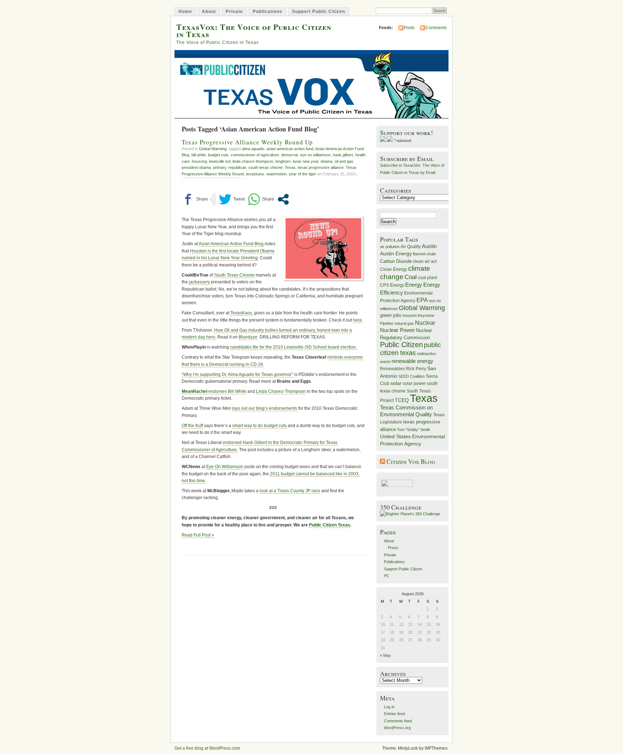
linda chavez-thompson (253, 161)
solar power (414, 383)
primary (219, 167)
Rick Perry (416, 368)
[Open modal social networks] (283, 199)
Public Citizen (401, 345)
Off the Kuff (192, 425)
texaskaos (255, 174)
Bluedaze (248, 337)
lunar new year (305, 161)
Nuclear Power (397, 330)
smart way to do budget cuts (259, 425)
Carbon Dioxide (396, 261)
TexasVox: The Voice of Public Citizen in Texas (253, 30)
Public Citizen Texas (329, 525)
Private (234, 11)
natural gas (404, 323)
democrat (289, 155)
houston (410, 315)
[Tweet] (232, 199)
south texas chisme (265, 167)
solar (396, 383)
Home (185, 11)
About (209, 11)
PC (386, 576)
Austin (429, 246)
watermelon (276, 174)
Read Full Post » (198, 535)
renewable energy (412, 361)
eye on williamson (315, 155)
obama (326, 161)
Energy (413, 285)
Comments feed (398, 721)
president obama (196, 167)
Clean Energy (393, 269)
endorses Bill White (214, 391)
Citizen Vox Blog (410, 461)
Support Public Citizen (318, 11)
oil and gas (344, 161)
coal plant (427, 277)
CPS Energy (392, 285)
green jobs (391, 315)
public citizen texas (410, 348)
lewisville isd (219, 161)
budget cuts (218, 155)
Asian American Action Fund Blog (231, 243)
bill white (198, 155)
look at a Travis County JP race (290, 490)
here (357, 320)
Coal (411, 277)
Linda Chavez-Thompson (281, 391)
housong (199, 161)
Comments (436, 27)
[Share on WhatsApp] (261, 199)
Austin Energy (396, 253)
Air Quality (411, 246)
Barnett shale (424, 254)
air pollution (389, 246)
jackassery (199, 281)
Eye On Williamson (224, 466)
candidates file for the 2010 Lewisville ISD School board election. (293, 347)
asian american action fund (289, 149)
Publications (267, 11)
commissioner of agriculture (255, 155)
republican (237, 167)
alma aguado (253, 149)
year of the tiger (302, 174)
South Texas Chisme (234, 275)
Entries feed (394, 714)
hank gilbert (343, 155)
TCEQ (402, 400)
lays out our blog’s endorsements (264, 408)
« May (385, 655)
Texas (290, 167)
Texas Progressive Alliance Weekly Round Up (247, 142)
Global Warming (213, 149)
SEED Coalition (411, 376)
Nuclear (425, 323)
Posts (409, 27)
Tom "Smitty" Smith (413, 429)
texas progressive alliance (321, 167)
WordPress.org (397, 728)
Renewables (392, 368)
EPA (422, 300)
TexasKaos (241, 312)
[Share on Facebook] (195, 199)
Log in (389, 707)
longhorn (283, 161)
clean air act (425, 261)
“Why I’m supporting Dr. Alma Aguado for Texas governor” (237, 374)
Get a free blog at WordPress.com (207, 748)
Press (393, 548)
